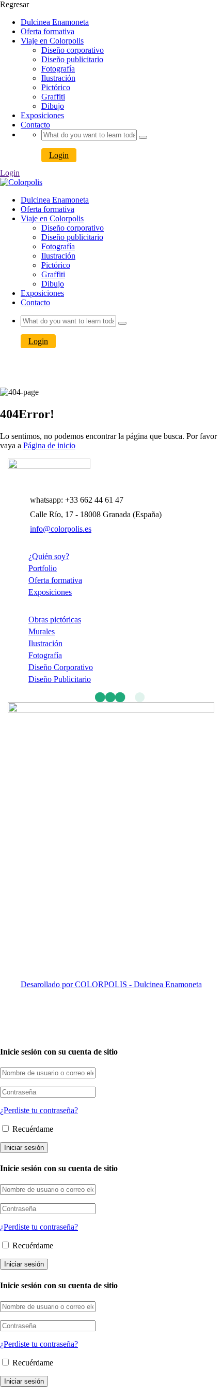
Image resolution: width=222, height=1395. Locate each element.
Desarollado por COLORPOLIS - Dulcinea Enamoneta (111, 984)
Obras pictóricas (54, 619)
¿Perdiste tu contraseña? (39, 1110)
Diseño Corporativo (60, 667)
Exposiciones (42, 115)
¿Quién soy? (48, 556)
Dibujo (52, 106)
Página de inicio (49, 445)
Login (59, 155)
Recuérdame (31, 1128)
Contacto (35, 124)
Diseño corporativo (72, 50)
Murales (41, 631)
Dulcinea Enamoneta (55, 22)
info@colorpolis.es (60, 528)
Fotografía (58, 68)
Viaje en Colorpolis (52, 40)
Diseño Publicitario (59, 679)
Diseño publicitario (72, 59)
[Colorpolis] (49, 466)
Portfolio (42, 568)
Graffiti (53, 96)
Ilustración (58, 78)
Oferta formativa (47, 31)
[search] (143, 137)
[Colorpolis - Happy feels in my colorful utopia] (21, 182)
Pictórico (55, 87)
